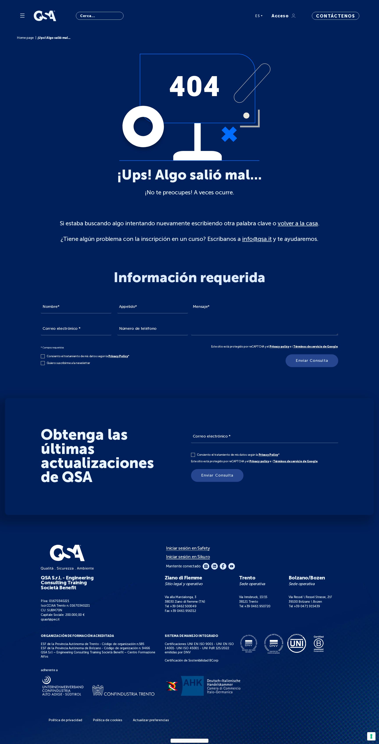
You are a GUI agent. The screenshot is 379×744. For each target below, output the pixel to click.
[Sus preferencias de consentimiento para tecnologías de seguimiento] (371, 736)
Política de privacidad (65, 720)
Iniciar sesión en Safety (188, 548)
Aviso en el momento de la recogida (189, 741)
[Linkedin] (214, 566)
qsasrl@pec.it (50, 619)
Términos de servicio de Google (315, 346)
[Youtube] (231, 566)
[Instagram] (206, 566)
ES (257, 16)
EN (258, 31)
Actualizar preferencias (151, 720)
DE (258, 26)
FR (257, 36)
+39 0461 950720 (257, 606)
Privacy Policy (118, 356)
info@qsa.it (257, 238)
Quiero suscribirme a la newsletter (68, 363)
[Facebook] (223, 566)
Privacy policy (279, 346)
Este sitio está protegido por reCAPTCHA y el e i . (274, 346)
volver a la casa (298, 223)
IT (257, 22)
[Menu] (22, 16)
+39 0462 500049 (183, 606)
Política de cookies (107, 720)
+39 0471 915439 (307, 606)
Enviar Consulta (312, 360)
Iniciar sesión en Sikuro (188, 556)
